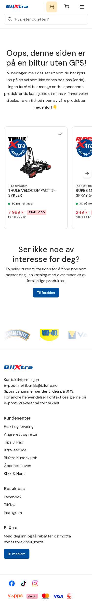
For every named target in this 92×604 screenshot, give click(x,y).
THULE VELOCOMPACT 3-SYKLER (32, 193)
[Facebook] (12, 583)
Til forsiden (46, 292)
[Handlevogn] (66, 6)
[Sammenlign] (60, 133)
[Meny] (82, 7)
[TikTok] (23, 583)
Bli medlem (17, 554)
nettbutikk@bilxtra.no (38, 385)
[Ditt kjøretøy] (51, 6)
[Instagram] (35, 583)
